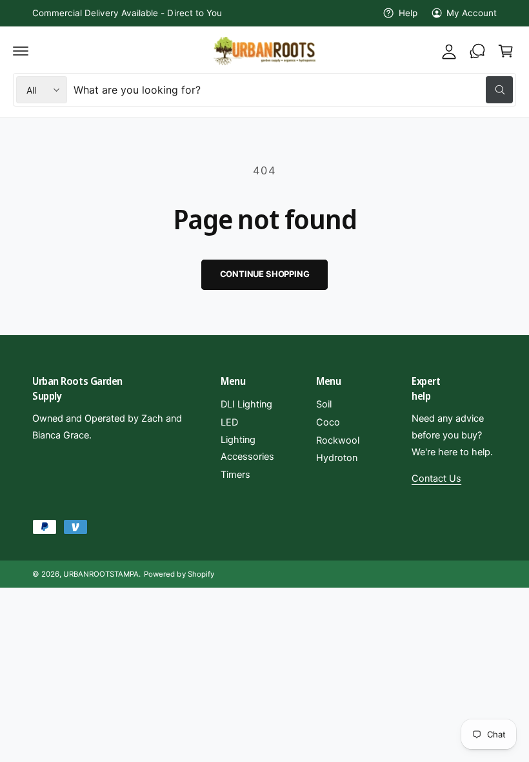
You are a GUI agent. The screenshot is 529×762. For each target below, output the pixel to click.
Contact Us (436, 478)
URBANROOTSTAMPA (101, 574)
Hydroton (336, 458)
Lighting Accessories (247, 448)
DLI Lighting (246, 404)
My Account (471, 13)
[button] (20, 51)
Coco (328, 422)
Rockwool (337, 440)
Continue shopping (265, 274)
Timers (235, 474)
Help (408, 13)
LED (229, 422)
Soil (324, 404)
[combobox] (293, 90)
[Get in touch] (477, 51)
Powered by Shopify (179, 574)
